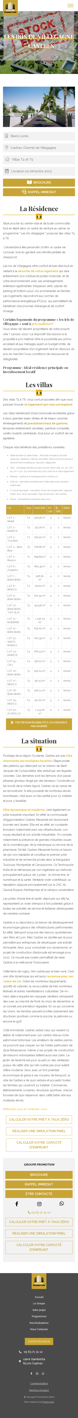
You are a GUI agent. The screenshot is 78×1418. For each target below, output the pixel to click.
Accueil (39, 1297)
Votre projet (39, 1310)
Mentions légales (39, 1390)
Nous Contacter (39, 1329)
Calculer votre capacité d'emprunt (39, 1145)
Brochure (42, 182)
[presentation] (10, 105)
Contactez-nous (39, 1341)
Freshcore (48, 1402)
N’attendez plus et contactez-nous (25, 1109)
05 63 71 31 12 (40, 1212)
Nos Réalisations (39, 1323)
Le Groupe (39, 1303)
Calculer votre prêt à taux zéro (39, 1119)
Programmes (39, 1316)
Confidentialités (39, 1383)
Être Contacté (39, 1194)
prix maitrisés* (43, 324)
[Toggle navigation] (70, 5)
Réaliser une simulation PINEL (39, 1131)
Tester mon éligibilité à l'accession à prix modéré (41, 724)
